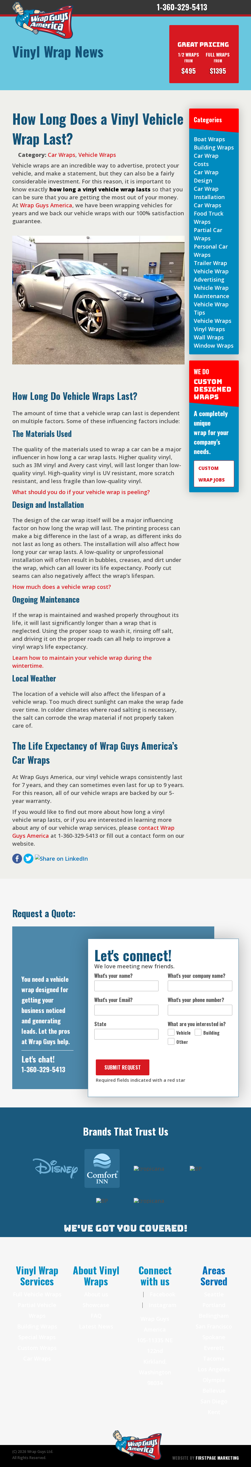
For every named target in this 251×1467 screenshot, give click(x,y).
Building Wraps (214, 147)
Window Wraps (214, 345)
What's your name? (113, 975)
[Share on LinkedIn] (61, 858)
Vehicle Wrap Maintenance (211, 292)
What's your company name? (196, 975)
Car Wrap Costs (206, 160)
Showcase (96, 1305)
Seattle (214, 1294)
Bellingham (214, 1315)
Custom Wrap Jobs (211, 474)
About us (96, 1294)
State (100, 1024)
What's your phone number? (196, 999)
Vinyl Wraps (209, 329)
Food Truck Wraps (208, 217)
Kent (214, 1412)
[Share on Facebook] (17, 858)
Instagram (162, 1305)
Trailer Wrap (210, 263)
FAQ (96, 1315)
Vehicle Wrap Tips (211, 308)
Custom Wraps (37, 1347)
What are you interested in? (197, 1024)
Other (182, 1041)
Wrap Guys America (46, 205)
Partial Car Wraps (208, 234)
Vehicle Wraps (97, 154)
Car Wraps (61, 154)
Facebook (161, 1294)
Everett (214, 1347)
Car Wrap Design (206, 176)
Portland (213, 1305)
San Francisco (214, 1326)
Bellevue (214, 1390)
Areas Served (213, 1275)
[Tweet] (28, 858)
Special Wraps (37, 1337)
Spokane (213, 1337)
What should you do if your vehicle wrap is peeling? (81, 492)
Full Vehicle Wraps (37, 1294)
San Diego (213, 1401)
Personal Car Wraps (211, 250)
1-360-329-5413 (43, 1069)
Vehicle (183, 1032)
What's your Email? (113, 999)
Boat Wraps (209, 139)
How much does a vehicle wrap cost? (61, 586)
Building (211, 1032)
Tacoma (214, 1358)
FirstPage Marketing (217, 1458)
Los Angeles (214, 1369)
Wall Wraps (209, 337)
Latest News (96, 1326)
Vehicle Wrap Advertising (211, 275)
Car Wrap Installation (209, 193)
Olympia (214, 1380)
